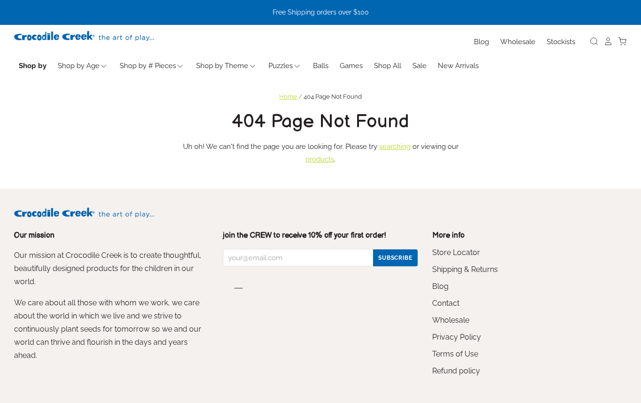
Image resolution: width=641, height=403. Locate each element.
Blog (481, 42)
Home (288, 96)
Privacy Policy (456, 337)
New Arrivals (458, 66)
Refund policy (456, 370)
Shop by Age (78, 66)
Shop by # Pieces (148, 66)
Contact (445, 303)
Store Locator (456, 252)
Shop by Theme (222, 66)
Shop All (387, 66)
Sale (419, 66)
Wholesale (517, 42)
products (319, 159)
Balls (320, 66)
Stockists (561, 42)
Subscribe (395, 258)
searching (395, 146)
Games (351, 66)
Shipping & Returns (465, 269)
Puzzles (280, 66)
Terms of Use (455, 353)
